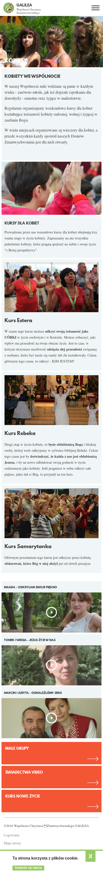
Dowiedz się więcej (28, 868)
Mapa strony (12, 843)
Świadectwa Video (24, 772)
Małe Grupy (17, 748)
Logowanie (12, 835)
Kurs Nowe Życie (22, 796)
